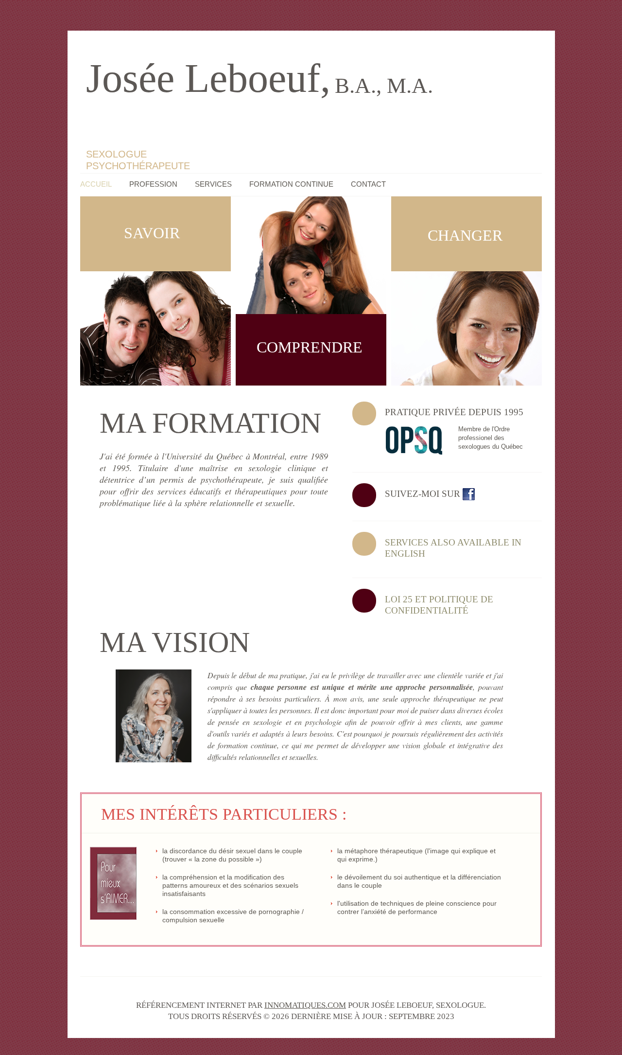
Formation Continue (291, 184)
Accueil (96, 184)
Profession (153, 184)
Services (213, 184)
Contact (368, 184)
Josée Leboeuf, (259, 78)
